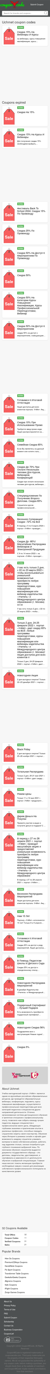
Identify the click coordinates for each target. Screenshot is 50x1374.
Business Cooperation (13, 1329)
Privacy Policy (10, 1305)
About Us (8, 1301)
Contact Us (8, 1325)
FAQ (6, 1313)
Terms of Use (9, 1309)
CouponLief (9, 1333)
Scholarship (9, 1321)
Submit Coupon (36, 4)
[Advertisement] (25, 73)
